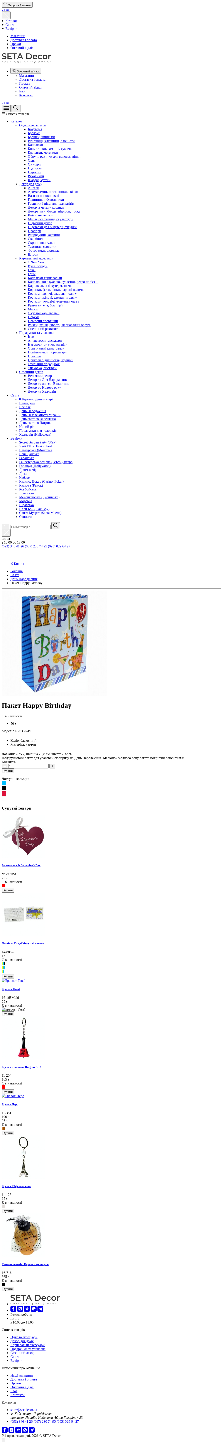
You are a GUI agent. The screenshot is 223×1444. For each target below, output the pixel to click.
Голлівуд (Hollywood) (35, 466)
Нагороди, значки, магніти (48, 344)
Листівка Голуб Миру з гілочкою (23, 943)
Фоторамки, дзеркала (43, 250)
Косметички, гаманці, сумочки (51, 149)
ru (7, 9)
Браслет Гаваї (11, 989)
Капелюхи (35, 145)
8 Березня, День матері (36, 399)
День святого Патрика (35, 423)
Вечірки (11, 28)
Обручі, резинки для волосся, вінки (54, 156)
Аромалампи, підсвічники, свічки (53, 192)
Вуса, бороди (37, 266)
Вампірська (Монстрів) (36, 450)
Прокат (15, 44)
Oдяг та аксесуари (32, 125)
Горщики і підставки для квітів (51, 203)
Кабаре (24, 477)
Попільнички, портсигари (47, 352)
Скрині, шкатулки (41, 242)
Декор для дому (30, 184)
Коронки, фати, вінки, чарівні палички (57, 289)
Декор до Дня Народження (48, 379)
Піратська (26, 505)
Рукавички (36, 176)
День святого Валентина (37, 419)
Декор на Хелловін (42, 391)
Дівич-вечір (28, 470)
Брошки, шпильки (41, 137)
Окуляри (34, 164)
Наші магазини (21, 1375)
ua (3, 9)
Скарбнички (37, 239)
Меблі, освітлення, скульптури (50, 219)
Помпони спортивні (43, 321)
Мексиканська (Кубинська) (39, 497)
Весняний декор (40, 376)
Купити (8, 770)
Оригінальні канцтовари (46, 348)
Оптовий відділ (22, 48)
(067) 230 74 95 (36, 546)
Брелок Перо (10, 1104)
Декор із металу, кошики (46, 207)
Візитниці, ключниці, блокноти (51, 141)
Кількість (8, 762)
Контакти (26, 95)
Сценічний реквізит (42, 329)
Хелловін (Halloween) (35, 434)
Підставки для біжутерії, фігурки (52, 227)
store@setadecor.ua (23, 1410)
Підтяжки (35, 168)
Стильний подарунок (44, 364)
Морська (25, 501)
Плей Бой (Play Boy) (34, 509)
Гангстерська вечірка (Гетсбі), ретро (46, 462)
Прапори (34, 231)
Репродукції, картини (44, 235)
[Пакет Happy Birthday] (54, 695)
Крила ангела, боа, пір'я (45, 305)
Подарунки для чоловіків (38, 430)
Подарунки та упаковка (36, 333)
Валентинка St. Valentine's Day (21, 865)
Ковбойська (28, 489)
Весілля (24, 407)
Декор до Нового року (44, 387)
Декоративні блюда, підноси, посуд (54, 211)
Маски (33, 309)
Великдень (27, 403)
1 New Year (36, 262)
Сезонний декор (31, 372)
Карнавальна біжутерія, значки (51, 286)
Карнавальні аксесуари (36, 258)
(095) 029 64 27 (59, 546)
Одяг (31, 160)
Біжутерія (35, 129)
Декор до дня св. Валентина (48, 383)
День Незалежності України (40, 415)
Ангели (33, 188)
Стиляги (25, 517)
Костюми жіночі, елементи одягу (52, 297)
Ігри (31, 336)
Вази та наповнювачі (43, 195)
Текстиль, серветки (42, 246)
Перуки (33, 317)
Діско (23, 473)
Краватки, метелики (43, 152)
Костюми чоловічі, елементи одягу (53, 301)
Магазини (17, 36)
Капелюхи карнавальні (45, 278)
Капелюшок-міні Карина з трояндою (25, 1264)
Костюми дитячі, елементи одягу (52, 293)
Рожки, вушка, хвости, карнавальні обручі (59, 325)
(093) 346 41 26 (13, 546)
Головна (16, 571)
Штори (33, 254)
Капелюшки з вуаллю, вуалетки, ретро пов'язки (63, 282)
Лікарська (26, 493)
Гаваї (31, 270)
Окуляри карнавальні (43, 313)
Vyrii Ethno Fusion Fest (35, 446)
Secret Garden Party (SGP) (37, 442)
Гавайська (26, 458)
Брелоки (34, 133)
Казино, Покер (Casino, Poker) (41, 481)
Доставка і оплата (23, 40)
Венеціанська (29, 454)
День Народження (32, 411)
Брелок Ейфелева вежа (16, 1186)
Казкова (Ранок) (31, 485)
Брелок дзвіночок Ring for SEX (21, 1067)
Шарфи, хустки (39, 180)
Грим (31, 274)
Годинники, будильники (46, 199)
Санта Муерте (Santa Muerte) (40, 513)
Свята (9, 25)
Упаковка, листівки (42, 368)
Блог (22, 91)
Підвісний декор (40, 223)
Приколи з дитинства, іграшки (50, 360)
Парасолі (34, 172)
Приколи (34, 356)
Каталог (11, 21)
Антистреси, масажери (45, 340)
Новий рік (26, 426)
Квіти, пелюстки (40, 215)
